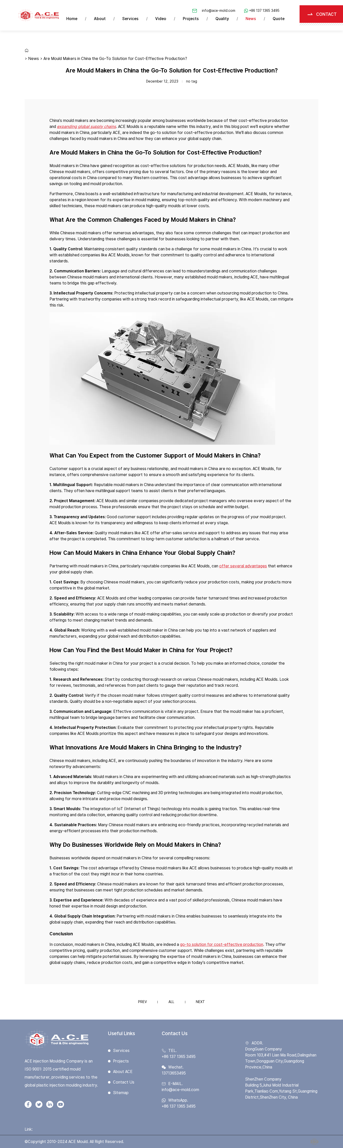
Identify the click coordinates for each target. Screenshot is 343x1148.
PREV (142, 1002)
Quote (278, 18)
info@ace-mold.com (218, 11)
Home (71, 18)
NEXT (200, 1002)
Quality (222, 18)
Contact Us (123, 1082)
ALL (171, 1002)
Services (130, 18)
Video (160, 18)
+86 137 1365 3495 (264, 11)
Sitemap (121, 1092)
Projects (191, 18)
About (100, 18)
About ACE (123, 1071)
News (251, 18)
